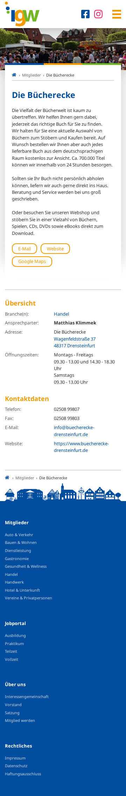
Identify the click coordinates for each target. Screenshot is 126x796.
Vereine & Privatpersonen (28, 597)
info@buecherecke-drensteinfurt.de (74, 430)
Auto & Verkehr (19, 534)
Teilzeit (11, 651)
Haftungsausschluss (23, 773)
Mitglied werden (20, 720)
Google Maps (32, 261)
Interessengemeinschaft (27, 696)
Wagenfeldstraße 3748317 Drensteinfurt (75, 342)
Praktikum (14, 643)
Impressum (15, 758)
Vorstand (13, 704)
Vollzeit (11, 659)
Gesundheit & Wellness (26, 566)
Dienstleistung (18, 550)
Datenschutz (16, 765)
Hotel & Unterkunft (22, 590)
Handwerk (14, 582)
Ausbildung (15, 635)
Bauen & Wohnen (21, 542)
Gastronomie (17, 558)
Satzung (12, 712)
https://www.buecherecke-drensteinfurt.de (81, 446)
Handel (61, 314)
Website (55, 248)
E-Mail (24, 248)
